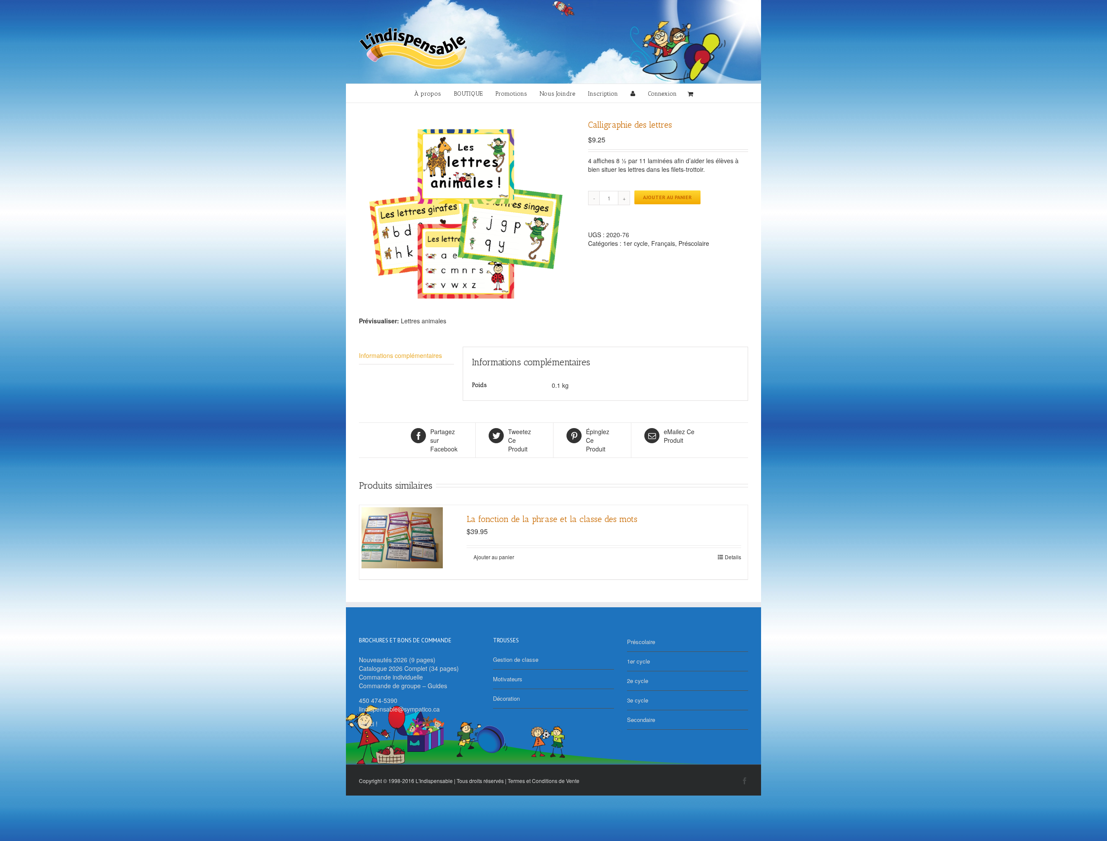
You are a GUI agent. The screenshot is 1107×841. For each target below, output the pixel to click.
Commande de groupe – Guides (403, 685)
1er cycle (635, 243)
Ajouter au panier (667, 197)
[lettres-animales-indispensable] (467, 216)
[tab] (406, 355)
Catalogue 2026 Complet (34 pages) (409, 668)
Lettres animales (423, 320)
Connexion (662, 93)
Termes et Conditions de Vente (543, 780)
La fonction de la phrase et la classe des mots (552, 519)
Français (663, 243)
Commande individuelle (391, 677)
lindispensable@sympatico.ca (399, 709)
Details (733, 557)
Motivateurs (507, 679)
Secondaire (641, 719)
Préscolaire (693, 243)
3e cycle (637, 700)
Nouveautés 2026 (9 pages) (397, 659)
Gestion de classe (515, 659)
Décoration (506, 698)
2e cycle (637, 681)
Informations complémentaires (400, 355)
